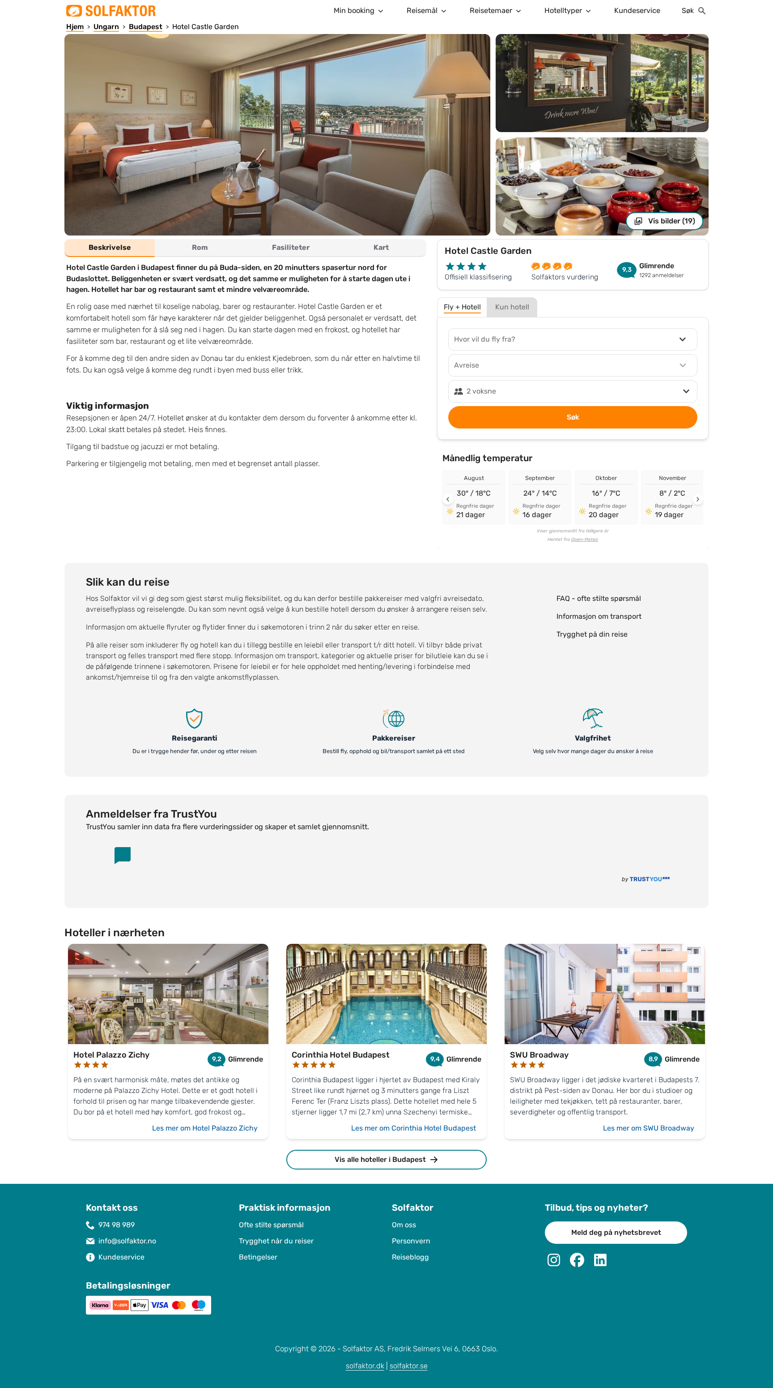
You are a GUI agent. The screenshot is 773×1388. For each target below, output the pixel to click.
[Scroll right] (697, 499)
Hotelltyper (563, 10)
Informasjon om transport (598, 616)
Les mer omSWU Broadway (648, 1128)
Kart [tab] (381, 247)
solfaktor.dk (365, 1366)
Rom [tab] (200, 247)
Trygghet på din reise (592, 634)
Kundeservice (637, 10)
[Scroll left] (447, 499)
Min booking (354, 10)
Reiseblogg (410, 1257)
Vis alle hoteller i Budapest (380, 1159)
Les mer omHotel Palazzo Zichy (205, 1128)
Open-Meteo (584, 539)
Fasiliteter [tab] (291, 247)
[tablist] (245, 248)
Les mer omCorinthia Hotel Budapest (413, 1128)
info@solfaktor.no (127, 1241)
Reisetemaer (491, 10)
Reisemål (422, 10)
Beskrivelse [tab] (110, 247)
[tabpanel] (245, 368)
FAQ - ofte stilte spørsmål (598, 598)
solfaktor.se (409, 1366)
